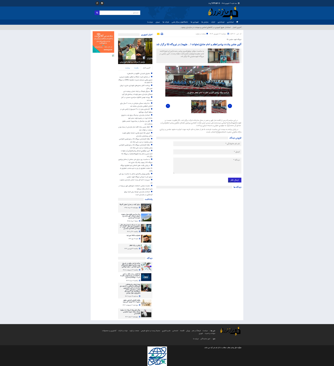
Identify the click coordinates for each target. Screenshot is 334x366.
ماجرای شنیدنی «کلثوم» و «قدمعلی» (138, 73)
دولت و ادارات (123, 330)
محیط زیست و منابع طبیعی (150, 330)
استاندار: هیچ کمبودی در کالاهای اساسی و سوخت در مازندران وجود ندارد (204, 27)
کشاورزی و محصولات (109, 330)
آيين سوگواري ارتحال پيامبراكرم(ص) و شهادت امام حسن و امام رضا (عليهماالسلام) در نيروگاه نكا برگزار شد (136, 154)
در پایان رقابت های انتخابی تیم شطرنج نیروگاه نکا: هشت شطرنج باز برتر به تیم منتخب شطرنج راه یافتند (136, 168)
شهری (201, 333)
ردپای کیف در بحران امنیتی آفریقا (130, 204)
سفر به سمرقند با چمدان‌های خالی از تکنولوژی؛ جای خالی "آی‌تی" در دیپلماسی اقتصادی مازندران (130, 226)
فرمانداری (221, 22)
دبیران (158, 22)
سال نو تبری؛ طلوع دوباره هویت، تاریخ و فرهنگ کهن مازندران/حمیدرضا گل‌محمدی (130, 216)
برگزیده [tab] (136, 68)
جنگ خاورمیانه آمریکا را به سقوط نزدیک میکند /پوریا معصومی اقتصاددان (130, 312)
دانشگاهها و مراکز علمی (180, 22)
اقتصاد (182, 330)
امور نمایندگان (205, 338)
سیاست (205, 330)
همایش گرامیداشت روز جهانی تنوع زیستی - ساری (136, 62)
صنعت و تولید (134, 330)
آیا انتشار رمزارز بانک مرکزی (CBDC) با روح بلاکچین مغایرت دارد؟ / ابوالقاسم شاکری (130, 275)
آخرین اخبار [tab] (146, 68)
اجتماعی (175, 330)
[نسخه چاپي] (161, 34)
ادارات (213, 22)
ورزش (188, 330)
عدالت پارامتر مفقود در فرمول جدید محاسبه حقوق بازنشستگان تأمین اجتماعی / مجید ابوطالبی (130, 265)
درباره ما (150, 22)
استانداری (230, 22)
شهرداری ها (195, 22)
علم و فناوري (166, 330)
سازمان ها (204, 22)
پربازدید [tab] (127, 68)
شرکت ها (166, 22)
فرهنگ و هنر (196, 330)
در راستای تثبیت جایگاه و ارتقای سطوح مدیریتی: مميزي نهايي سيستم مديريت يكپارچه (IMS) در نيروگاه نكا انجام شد (135, 79)
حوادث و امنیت (210, 333)
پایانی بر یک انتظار (134, 245)
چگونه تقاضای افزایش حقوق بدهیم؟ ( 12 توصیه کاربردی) (131, 301)
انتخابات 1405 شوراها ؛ (133, 235)
